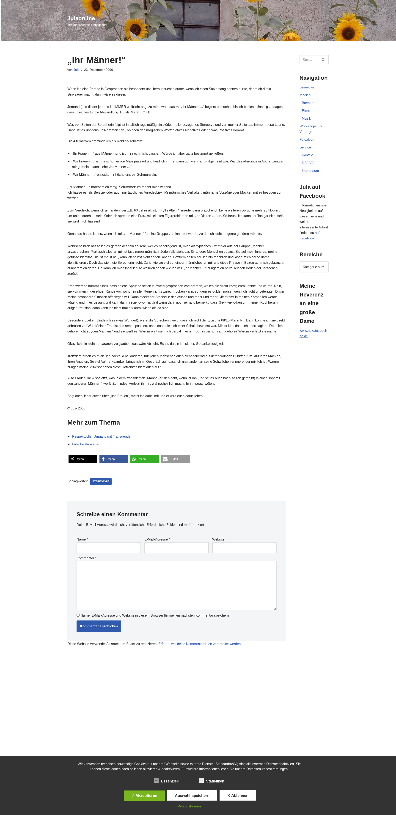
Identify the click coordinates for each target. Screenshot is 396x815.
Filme (306, 111)
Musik (306, 118)
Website (218, 539)
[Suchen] (323, 59)
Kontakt (307, 155)
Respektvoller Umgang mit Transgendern (102, 436)
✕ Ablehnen (237, 795)
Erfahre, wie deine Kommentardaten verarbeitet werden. (200, 644)
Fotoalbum (307, 139)
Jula (77, 69)
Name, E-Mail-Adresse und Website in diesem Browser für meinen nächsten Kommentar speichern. (155, 615)
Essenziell (170, 781)
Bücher (307, 103)
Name (82, 539)
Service (305, 147)
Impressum (310, 171)
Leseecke (307, 87)
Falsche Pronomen (86, 444)
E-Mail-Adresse (157, 539)
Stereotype (101, 481)
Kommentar (86, 558)
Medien (305, 95)
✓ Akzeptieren (144, 795)
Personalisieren (189, 806)
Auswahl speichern (192, 795)
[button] (83, 459)
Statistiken (215, 781)
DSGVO (308, 163)
